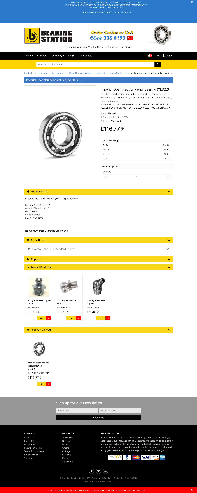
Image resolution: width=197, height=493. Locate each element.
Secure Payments (33, 447)
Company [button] (56, 55)
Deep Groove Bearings (80, 73)
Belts (64, 444)
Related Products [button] (40, 267)
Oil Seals (66, 454)
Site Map (28, 458)
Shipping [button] (35, 259)
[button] (41, 433)
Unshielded (115, 73)
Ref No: (104, 117)
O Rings (66, 451)
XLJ (127, 73)
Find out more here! (136, 490)
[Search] (158, 64)
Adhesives (67, 437)
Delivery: (105, 121)
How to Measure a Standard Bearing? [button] (54, 249)
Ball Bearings (57, 73)
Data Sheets (85, 55)
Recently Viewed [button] (40, 329)
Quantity (107, 171)
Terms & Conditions (34, 451)
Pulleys (65, 458)
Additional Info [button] (39, 191)
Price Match (30, 441)
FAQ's (71, 55)
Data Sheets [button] (38, 240)
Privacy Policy (31, 454)
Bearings (42, 73)
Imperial (101, 73)
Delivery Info (30, 444)
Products (42, 55)
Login (169, 55)
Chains (65, 447)
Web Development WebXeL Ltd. (98, 481)
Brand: (104, 113)
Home (29, 55)
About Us (29, 437)
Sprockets (67, 461)
